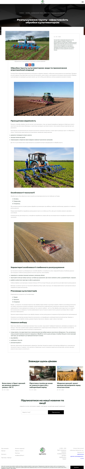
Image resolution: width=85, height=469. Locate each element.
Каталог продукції (19, 448)
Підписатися (56, 412)
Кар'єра (3, 450)
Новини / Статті (19, 450)
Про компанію (4, 448)
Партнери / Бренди (6, 457)
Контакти (3, 454)
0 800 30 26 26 (80, 454)
